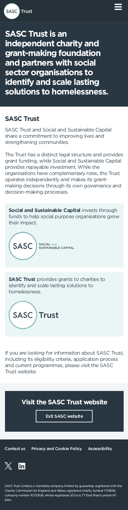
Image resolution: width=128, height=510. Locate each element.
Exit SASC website (64, 416)
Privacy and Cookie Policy (56, 448)
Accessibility (100, 448)
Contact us (15, 448)
